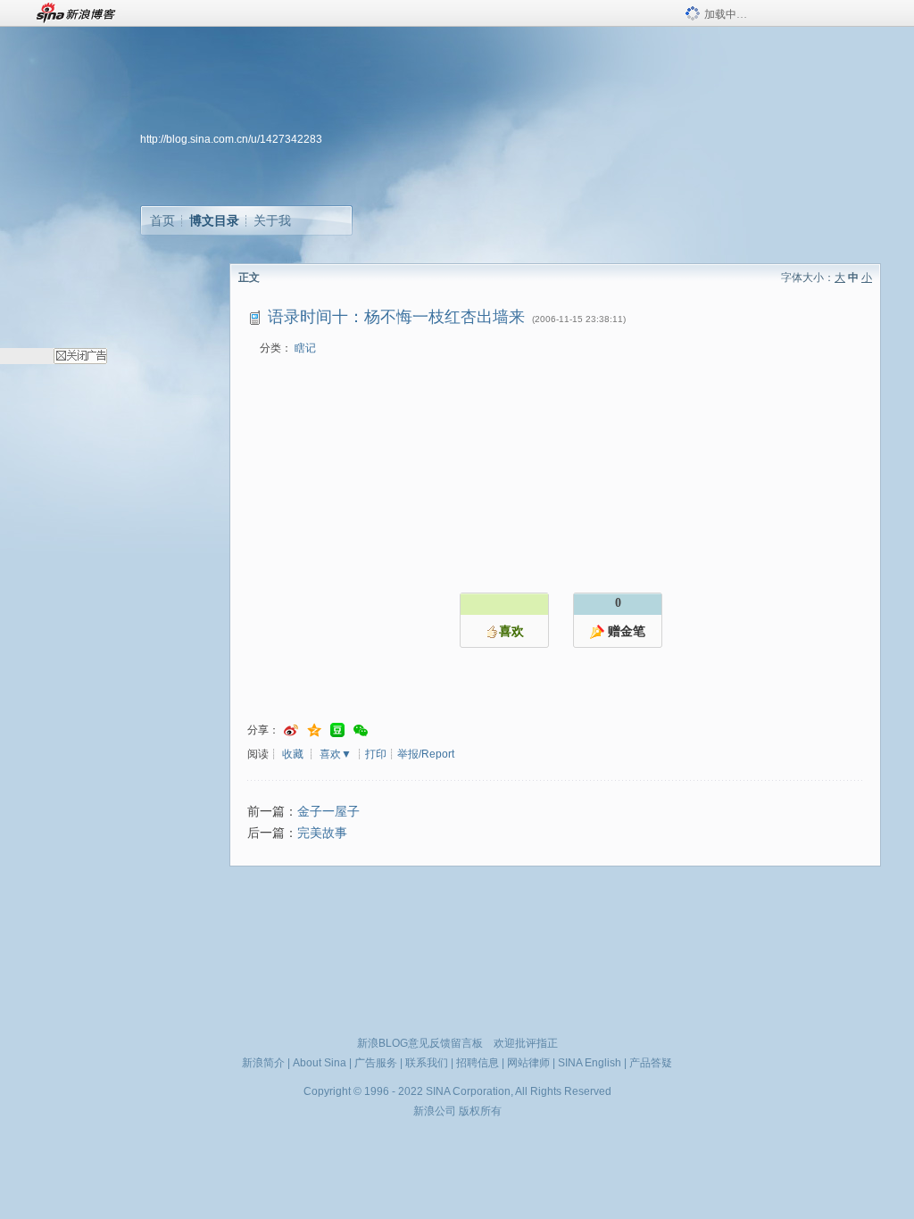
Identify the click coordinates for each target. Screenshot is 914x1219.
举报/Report (425, 754)
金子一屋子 (328, 811)
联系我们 (426, 1063)
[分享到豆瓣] (337, 730)
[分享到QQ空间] (314, 730)
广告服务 (375, 1063)
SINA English (589, 1063)
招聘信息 (477, 1063)
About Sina (319, 1063)
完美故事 (322, 833)
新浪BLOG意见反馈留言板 (420, 1043)
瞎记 (305, 348)
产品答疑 (650, 1063)
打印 (375, 754)
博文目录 (214, 220)
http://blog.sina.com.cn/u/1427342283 (231, 139)
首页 (162, 220)
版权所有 (480, 1111)
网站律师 (528, 1063)
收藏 (292, 754)
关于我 (272, 220)
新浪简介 (263, 1063)
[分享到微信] (360, 730)
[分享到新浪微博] (291, 730)
